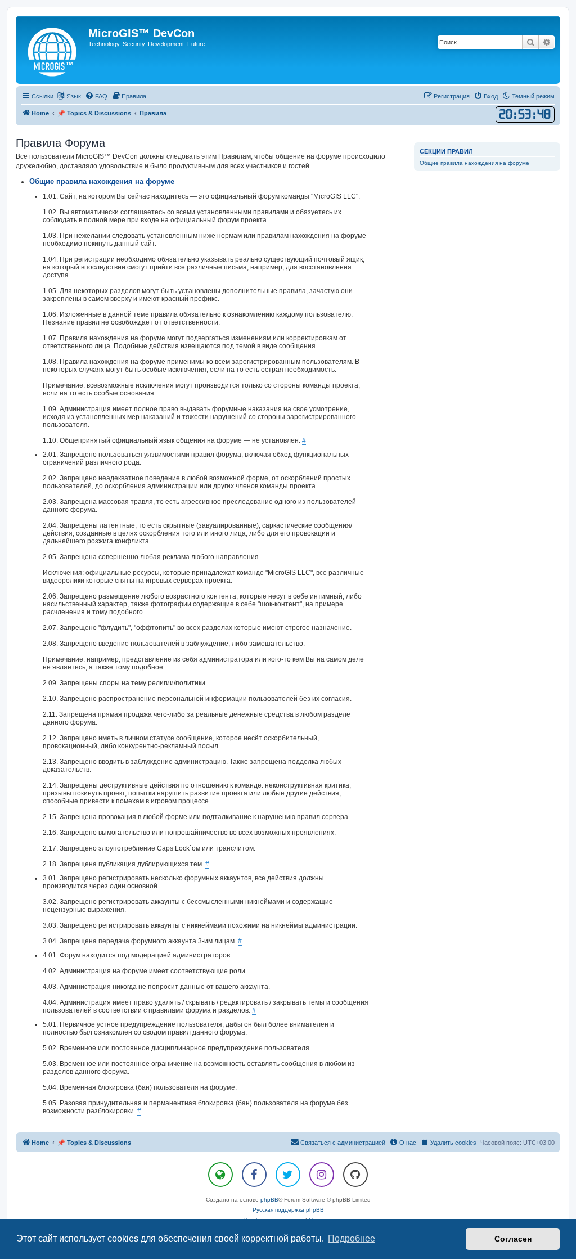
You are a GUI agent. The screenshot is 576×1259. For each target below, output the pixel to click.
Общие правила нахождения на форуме (474, 163)
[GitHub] (355, 1174)
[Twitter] (288, 1174)
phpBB (269, 1200)
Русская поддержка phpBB (288, 1210)
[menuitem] (96, 96)
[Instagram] (321, 1174)
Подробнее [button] (351, 1238)
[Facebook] (254, 1174)
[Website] (220, 1174)
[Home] (53, 50)
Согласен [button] (513, 1238)
